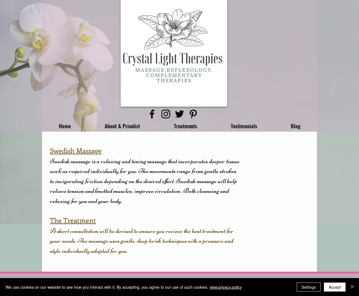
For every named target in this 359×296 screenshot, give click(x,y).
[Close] (352, 287)
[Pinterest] (193, 114)
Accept (335, 287)
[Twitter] (179, 114)
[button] (122, 126)
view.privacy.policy (226, 287)
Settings (309, 287)
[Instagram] (166, 114)
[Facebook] (152, 114)
